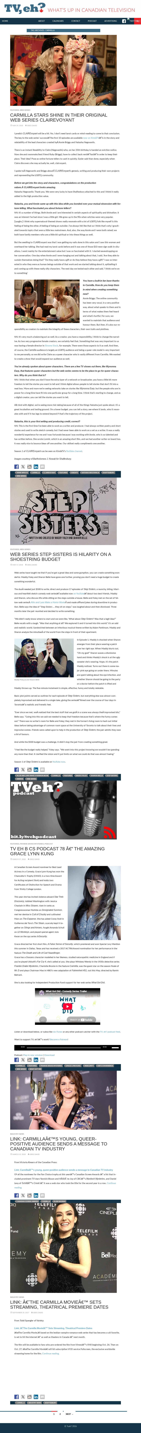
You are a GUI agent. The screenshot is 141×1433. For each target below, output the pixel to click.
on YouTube (78, 594)
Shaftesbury (108, 472)
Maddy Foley (81, 775)
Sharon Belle (97, 775)
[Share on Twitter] (23, 467)
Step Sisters (112, 775)
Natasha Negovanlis (90, 472)
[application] (67, 1048)
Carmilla (36, 472)
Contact (75, 21)
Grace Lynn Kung (73, 1066)
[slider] (116, 1047)
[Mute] (109, 1047)
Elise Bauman (59, 1201)
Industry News (17, 1134)
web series (21, 476)
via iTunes (57, 1032)
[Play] (18, 1047)
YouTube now (58, 762)
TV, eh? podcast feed (110, 1032)
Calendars (58, 21)
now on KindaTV (91, 138)
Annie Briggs (22, 472)
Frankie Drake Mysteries (32, 844)
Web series (25, 110)
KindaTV (74, 472)
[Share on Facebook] (16, 467)
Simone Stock (51, 346)
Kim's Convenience (105, 1066)
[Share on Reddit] (29, 467)
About (41, 21)
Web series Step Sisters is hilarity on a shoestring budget (60, 557)
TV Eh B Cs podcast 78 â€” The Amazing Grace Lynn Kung (57, 851)
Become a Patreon (59, 1039)
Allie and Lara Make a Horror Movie (48, 602)
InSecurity (89, 1066)
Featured (14, 110)
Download (49, 1055)
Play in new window (33, 1055)
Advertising (110, 21)
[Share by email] (42, 467)
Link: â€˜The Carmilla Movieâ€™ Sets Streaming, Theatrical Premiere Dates (59, 1305)
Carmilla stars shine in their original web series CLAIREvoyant (58, 118)
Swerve (20, 779)
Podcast (92, 21)
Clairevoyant (49, 472)
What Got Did (35, 1069)
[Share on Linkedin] (36, 467)
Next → (69, 1414)
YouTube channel (74, 451)
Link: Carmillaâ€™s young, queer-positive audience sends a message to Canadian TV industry (58, 1143)
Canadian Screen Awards (27, 1201)
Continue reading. (50, 1353)
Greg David (32, 125)
